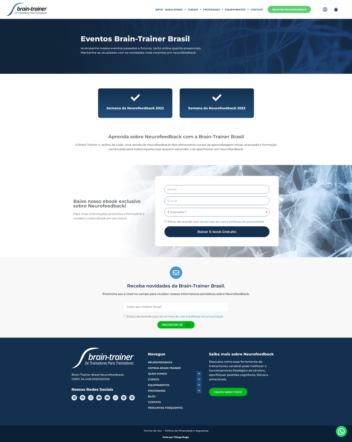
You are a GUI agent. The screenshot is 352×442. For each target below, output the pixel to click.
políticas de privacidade (246, 221)
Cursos (193, 9)
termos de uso (215, 221)
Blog (152, 396)
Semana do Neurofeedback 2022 (135, 108)
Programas (211, 9)
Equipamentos (235, 9)
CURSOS (153, 379)
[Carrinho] (336, 9)
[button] (341, 431)
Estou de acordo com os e (216, 221)
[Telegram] (123, 397)
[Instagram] (91, 397)
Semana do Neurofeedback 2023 (216, 108)
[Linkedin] (74, 397)
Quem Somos (174, 9)
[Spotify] (132, 397)
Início (159, 9)
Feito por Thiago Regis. (176, 437)
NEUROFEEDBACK (160, 362)
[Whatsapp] (115, 397)
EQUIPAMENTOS (158, 385)
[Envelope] (107, 397)
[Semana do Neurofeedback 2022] (135, 97)
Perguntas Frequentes (165, 407)
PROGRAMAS (156, 390)
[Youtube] (99, 397)
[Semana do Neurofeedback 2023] (216, 97)
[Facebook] (82, 397)
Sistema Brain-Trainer (164, 368)
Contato (257, 9)
